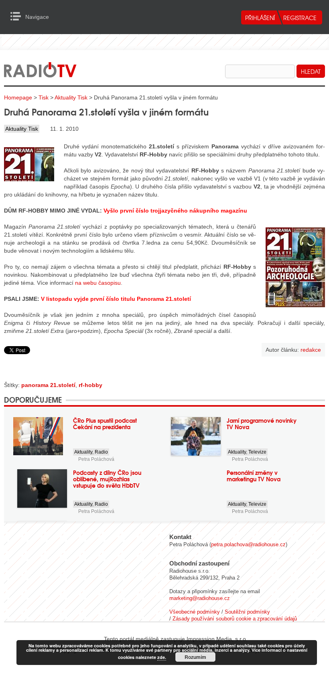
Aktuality (83, 452)
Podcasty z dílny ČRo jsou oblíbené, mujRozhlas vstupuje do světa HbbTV (107, 479)
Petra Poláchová (96, 459)
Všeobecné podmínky (194, 612)
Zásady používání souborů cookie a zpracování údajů (235, 619)
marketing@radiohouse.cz (199, 598)
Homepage (18, 97)
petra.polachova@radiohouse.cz (248, 544)
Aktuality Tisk (71, 97)
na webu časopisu (98, 283)
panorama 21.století (48, 385)
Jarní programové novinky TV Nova (262, 423)
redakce (311, 350)
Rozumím (195, 657)
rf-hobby (90, 385)
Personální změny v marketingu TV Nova (253, 475)
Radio (101, 452)
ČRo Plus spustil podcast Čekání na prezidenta (105, 423)
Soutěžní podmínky (247, 612)
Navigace (17, 16)
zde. (161, 657)
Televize (257, 452)
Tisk (44, 97)
